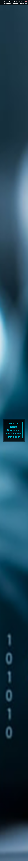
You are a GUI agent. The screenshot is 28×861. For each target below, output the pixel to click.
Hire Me (21, 3)
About (11, 1)
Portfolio (21, 1)
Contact (15, 3)
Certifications (7, 3)
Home (5, 1)
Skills (15, 1)
